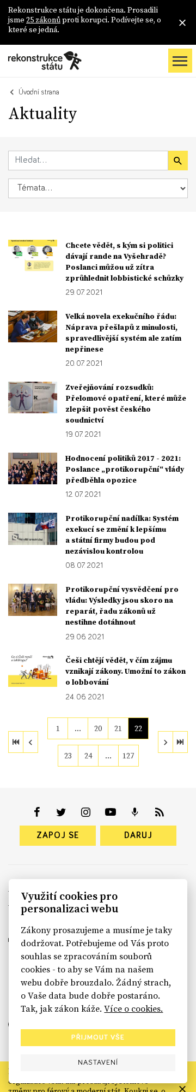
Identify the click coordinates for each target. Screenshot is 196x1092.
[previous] (30, 742)
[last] (180, 742)
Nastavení (98, 1062)
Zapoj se (57, 835)
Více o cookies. (133, 1008)
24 (88, 755)
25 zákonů (43, 19)
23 (68, 755)
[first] (16, 742)
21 (118, 728)
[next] (165, 742)
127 (128, 755)
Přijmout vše (98, 1037)
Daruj (138, 835)
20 (98, 728)
